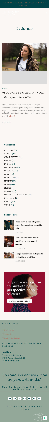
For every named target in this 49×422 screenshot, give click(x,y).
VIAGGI (7, 202)
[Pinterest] (29, 398)
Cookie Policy (7, 334)
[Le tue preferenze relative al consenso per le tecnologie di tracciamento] (45, 418)
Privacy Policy (8, 330)
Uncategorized (10, 198)
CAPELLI (8, 154)
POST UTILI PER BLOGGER (15, 195)
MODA (7, 184)
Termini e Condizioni (11, 338)
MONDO (7, 188)
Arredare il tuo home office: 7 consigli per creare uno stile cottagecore (27, 241)
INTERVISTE (9, 171)
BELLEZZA (8, 150)
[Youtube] (24, 398)
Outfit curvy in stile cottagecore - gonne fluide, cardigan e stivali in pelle (28, 225)
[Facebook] (10, 398)
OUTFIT (5, 88)
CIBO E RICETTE (11, 157)
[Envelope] (39, 398)
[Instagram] (15, 398)
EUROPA (7, 161)
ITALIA (7, 174)
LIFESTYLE (9, 178)
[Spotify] (34, 398)
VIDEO (7, 205)
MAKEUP (8, 181)
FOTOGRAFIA (10, 167)
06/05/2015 (6, 122)
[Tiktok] (20, 398)
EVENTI (7, 164)
